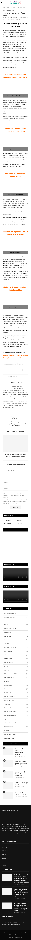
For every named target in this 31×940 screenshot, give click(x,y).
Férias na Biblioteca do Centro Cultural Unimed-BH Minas (15, 455)
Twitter (4, 854)
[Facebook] (3, 837)
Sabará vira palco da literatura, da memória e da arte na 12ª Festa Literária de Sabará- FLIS (21, 892)
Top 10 (16, 719)
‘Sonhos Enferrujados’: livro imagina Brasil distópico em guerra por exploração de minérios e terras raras (21, 878)
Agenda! (18, 358)
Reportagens (16, 685)
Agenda (16, 643)
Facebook (4, 858)
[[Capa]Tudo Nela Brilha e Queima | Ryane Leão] (8, 774)
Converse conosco (9, 933)
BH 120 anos (16, 693)
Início (4, 7)
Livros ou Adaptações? (16, 628)
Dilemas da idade (16, 700)
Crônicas (16, 681)
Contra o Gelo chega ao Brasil (21, 783)
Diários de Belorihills (16, 723)
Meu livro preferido (16, 647)
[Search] (29, 2)
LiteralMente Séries (16, 711)
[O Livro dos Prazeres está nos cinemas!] (8, 795)
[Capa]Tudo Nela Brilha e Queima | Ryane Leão (20, 773)
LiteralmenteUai (17, 369)
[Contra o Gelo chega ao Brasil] (8, 785)
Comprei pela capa (16, 617)
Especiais (16, 689)
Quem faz (16, 704)
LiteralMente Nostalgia (16, 674)
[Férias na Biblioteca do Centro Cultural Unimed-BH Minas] (15, 443)
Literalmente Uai (16, 677)
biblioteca (21, 364)
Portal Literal (16, 658)
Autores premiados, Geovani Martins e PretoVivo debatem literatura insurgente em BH (21, 907)
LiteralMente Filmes (16, 715)
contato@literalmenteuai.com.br (11, 924)
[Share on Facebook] (21, 376)
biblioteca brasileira (9, 367)
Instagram (5, 851)
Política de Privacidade (15, 935)
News (16, 621)
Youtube (4, 862)
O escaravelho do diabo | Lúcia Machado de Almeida (20, 751)
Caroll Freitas (13, 17)
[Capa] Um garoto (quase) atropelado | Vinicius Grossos (21, 763)
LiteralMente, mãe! (16, 696)
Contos (16, 640)
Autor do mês (16, 670)
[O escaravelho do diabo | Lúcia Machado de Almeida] (8, 751)
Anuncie (4, 865)
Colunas (16, 666)
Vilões (16, 625)
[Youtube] (8, 837)
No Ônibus (16, 632)
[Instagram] (7, 837)
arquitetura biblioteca (10, 364)
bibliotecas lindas (22, 367)
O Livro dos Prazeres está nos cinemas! (21, 794)
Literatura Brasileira (16, 734)
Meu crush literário (16, 613)
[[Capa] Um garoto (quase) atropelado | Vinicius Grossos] (8, 763)
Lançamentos (16, 708)
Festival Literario (16, 738)
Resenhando (16, 651)
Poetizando (16, 636)
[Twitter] (5, 837)
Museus (16, 730)
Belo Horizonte (16, 727)
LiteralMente (7, 369)
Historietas (16, 655)
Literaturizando (16, 662)
